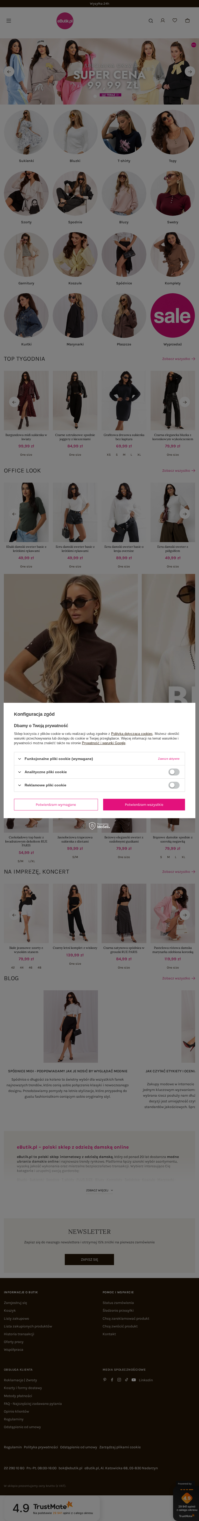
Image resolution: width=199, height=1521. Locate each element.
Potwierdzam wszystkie (144, 804)
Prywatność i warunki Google (103, 743)
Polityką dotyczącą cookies (132, 734)
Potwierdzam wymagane (56, 804)
